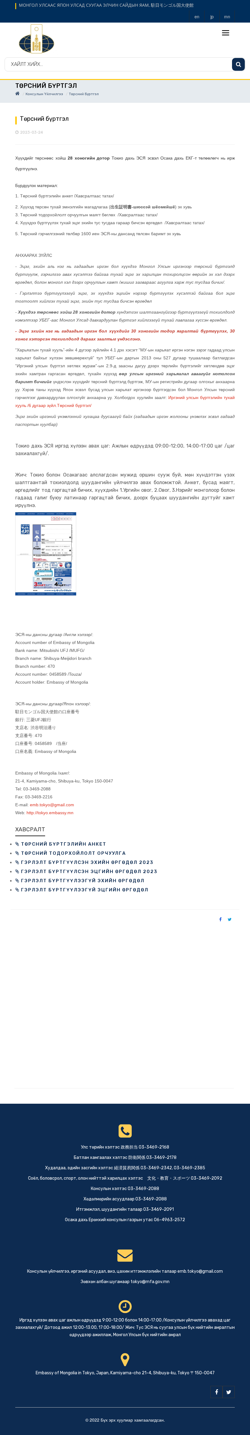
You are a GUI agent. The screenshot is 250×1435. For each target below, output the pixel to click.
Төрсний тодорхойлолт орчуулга (73, 853)
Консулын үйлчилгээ (44, 94)
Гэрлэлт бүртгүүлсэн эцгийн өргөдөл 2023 (89, 871)
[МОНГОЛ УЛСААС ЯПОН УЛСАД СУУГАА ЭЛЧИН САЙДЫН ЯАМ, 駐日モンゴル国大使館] (36, 39)
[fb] (216, 1392)
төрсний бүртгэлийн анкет (63, 844)
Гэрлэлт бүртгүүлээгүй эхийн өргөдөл (82, 880)
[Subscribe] (238, 64)
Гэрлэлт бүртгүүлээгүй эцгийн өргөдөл (84, 890)
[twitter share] (230, 919)
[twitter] (229, 1392)
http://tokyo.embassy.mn (50, 812)
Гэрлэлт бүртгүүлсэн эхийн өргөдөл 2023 (87, 862)
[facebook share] (220, 919)
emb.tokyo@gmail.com (52, 804)
